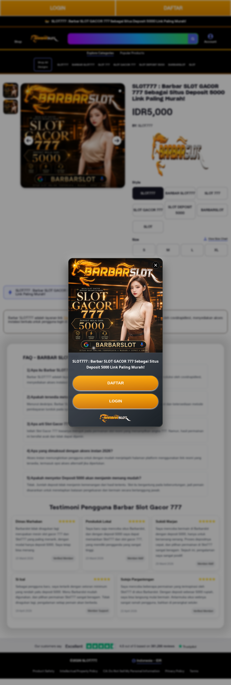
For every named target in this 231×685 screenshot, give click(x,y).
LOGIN (115, 401)
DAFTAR (115, 383)
